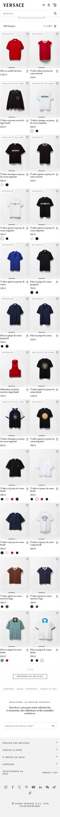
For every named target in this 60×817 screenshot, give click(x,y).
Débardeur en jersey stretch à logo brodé (9, 390)
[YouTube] (33, 787)
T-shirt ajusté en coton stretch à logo (11, 597)
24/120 (30, 669)
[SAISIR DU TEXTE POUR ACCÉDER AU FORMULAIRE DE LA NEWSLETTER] (53, 726)
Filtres (48, 26)
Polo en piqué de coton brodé (11, 651)
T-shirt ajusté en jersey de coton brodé (42, 390)
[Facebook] (13, 787)
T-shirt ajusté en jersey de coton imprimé (12, 229)
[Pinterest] (26, 787)
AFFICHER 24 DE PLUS (30, 676)
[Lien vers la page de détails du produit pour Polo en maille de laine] (15, 49)
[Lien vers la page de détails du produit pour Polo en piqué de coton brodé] (15, 628)
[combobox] (30, 13)
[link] (9, 689)
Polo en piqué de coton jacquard (41, 283)
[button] (49, 5)
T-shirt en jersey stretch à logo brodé (12, 121)
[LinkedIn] (40, 787)
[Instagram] (6, 787)
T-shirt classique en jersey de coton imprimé (42, 121)
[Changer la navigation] (54, 5)
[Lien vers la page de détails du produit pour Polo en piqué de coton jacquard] (45, 260)
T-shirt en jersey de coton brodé (12, 489)
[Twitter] (19, 787)
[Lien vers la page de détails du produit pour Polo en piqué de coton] (45, 314)
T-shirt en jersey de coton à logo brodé (42, 543)
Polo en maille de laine (11, 70)
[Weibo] (54, 787)
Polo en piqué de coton (41, 335)
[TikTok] (30, 793)
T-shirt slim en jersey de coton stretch (41, 72)
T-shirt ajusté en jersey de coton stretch (42, 175)
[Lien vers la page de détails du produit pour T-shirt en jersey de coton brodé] (15, 467)
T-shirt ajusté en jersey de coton (12, 283)
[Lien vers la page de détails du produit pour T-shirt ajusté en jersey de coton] (15, 260)
